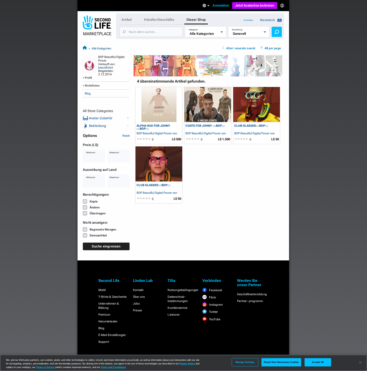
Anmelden (221, 5)
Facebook (215, 290)
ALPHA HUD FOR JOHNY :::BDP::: (153, 127)
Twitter (213, 311)
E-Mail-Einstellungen (112, 335)
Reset (126, 135)
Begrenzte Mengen (103, 229)
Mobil (102, 290)
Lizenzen (174, 314)
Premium (104, 314)
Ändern (95, 207)
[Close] (360, 362)
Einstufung (237, 29)
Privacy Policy (187, 363)
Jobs (136, 303)
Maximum (114, 152)
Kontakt (138, 290)
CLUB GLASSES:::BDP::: (251, 125)
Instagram (215, 304)
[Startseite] (85, 48)
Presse (137, 310)
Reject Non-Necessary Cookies (281, 362)
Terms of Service (45, 367)
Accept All (318, 362)
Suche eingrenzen (106, 246)
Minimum (90, 152)
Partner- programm (250, 301)
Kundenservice (177, 307)
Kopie (94, 201)
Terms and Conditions (113, 367)
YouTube (214, 319)
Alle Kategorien (101, 48)
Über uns (139, 296)
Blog (88, 93)
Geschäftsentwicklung (252, 294)
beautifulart (105, 67)
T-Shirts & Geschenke (112, 296)
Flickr (212, 297)
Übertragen (98, 213)
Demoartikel (98, 235)
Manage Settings (245, 362)
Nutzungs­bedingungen (183, 290)
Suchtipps (248, 20)
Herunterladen (108, 321)
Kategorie (193, 29)
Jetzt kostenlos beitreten (254, 5)
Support (103, 341)
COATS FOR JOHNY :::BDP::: (205, 125)
